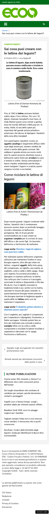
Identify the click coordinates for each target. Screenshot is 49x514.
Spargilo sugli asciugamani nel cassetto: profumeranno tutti (25, 349)
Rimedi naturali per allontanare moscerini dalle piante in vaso (23, 360)
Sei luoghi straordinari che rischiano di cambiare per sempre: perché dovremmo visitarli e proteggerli (22, 393)
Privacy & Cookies (10, 503)
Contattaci (7, 474)
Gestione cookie (42, 512)
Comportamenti (12, 44)
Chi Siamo (6, 492)
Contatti (5, 500)
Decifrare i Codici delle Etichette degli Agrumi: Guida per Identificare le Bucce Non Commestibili (24, 433)
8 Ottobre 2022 (10, 58)
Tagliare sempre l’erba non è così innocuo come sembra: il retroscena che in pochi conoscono (23, 422)
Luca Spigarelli (25, 58)
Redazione (6, 496)
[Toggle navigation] (5, 24)
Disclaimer (7, 507)
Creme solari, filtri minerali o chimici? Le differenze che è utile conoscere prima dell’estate (22, 382)
